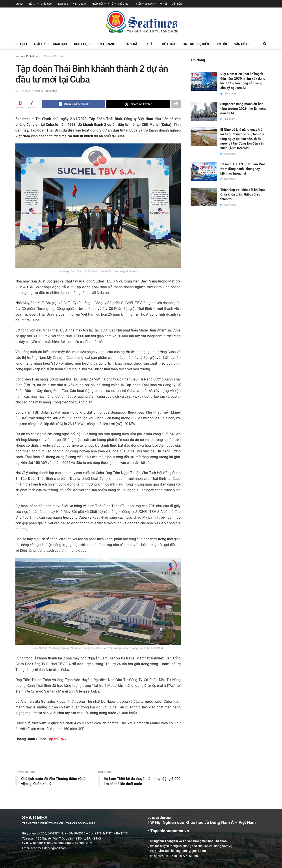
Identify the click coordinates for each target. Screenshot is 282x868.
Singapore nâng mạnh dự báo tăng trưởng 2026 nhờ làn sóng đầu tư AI (243, 108)
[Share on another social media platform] (176, 104)
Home (19, 56)
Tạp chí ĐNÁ (57, 739)
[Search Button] (265, 43)
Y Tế (110, 3)
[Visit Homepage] (141, 23)
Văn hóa (177, 3)
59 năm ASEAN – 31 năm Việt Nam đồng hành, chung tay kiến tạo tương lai (242, 168)
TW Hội (162, 3)
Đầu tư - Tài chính (54, 56)
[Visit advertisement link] (98, 755)
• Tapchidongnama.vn (168, 830)
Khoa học (62, 3)
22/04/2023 (22, 90)
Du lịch (19, 3)
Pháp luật (97, 3)
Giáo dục (46, 3)
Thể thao (123, 3)
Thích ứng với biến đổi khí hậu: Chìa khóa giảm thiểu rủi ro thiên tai (242, 194)
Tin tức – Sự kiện (143, 3)
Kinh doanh (80, 3)
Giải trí (32, 3)
